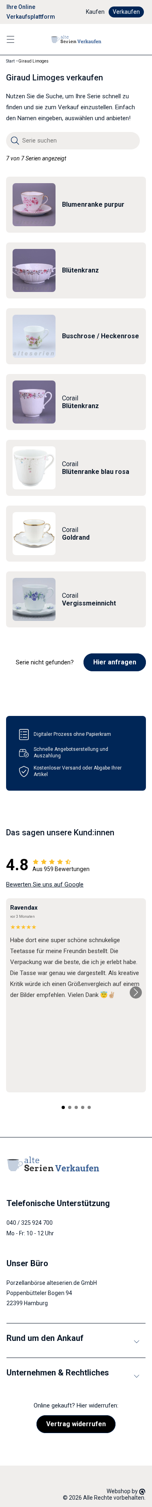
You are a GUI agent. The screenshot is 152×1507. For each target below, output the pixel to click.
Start (10, 61)
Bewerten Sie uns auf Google (44, 884)
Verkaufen (126, 12)
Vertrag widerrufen (76, 1424)
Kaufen (95, 12)
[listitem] (76, 205)
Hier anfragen (114, 662)
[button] (10, 39)
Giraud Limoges (33, 61)
